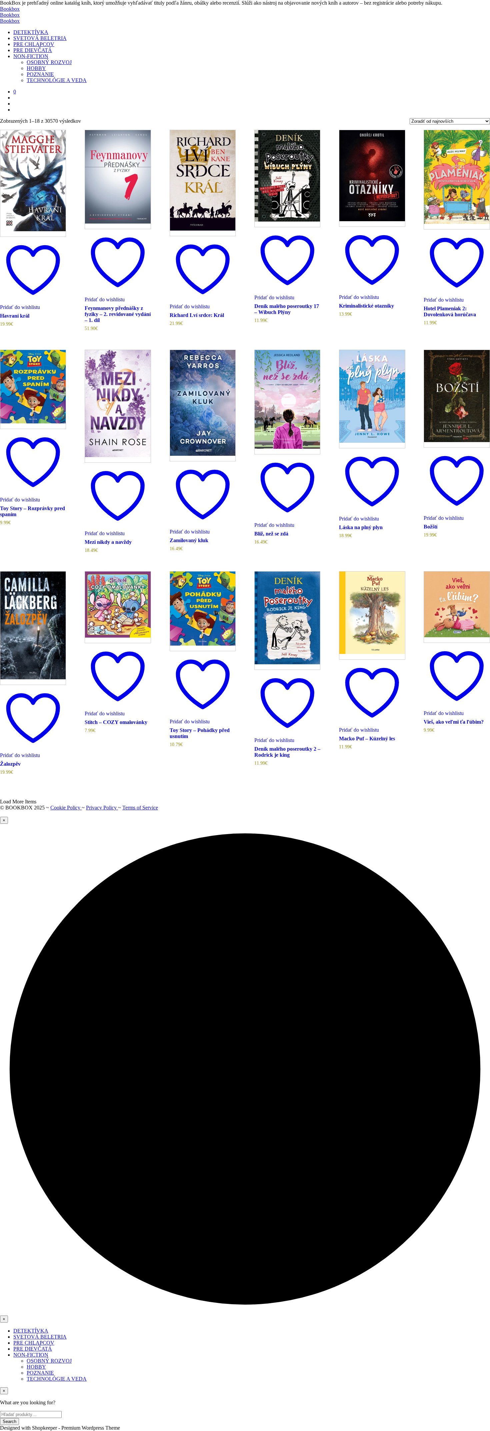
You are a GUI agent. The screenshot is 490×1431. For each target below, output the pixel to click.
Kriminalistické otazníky (366, 306)
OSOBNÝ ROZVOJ (49, 62)
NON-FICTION (30, 56)
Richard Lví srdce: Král (197, 315)
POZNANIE (40, 74)
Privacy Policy (102, 807)
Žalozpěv (10, 764)
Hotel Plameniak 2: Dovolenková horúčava (450, 311)
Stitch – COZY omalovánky (116, 722)
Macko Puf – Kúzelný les (367, 738)
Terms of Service (140, 807)
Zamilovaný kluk (189, 540)
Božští (430, 526)
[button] (14, 91)
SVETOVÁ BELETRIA (40, 38)
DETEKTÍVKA (30, 32)
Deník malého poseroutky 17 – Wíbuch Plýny (286, 309)
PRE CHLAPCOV (33, 44)
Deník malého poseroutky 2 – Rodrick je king (287, 752)
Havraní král (14, 316)
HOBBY (36, 68)
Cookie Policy (66, 807)
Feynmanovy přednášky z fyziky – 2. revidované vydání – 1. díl (118, 314)
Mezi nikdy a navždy (108, 542)
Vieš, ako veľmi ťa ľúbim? (454, 722)
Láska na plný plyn (361, 527)
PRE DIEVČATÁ (32, 50)
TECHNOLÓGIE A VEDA (57, 80)
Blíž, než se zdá (271, 533)
